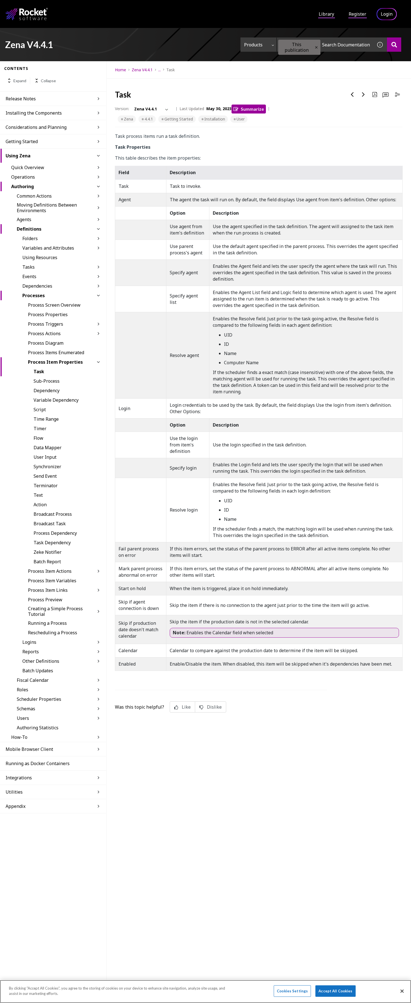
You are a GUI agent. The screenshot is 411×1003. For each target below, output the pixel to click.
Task (39, 371)
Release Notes (21, 99)
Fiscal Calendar (33, 680)
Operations (23, 177)
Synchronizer (47, 466)
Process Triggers (45, 324)
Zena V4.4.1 (142, 69)
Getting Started (22, 141)
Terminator (46, 485)
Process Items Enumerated (56, 352)
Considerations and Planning (36, 127)
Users (23, 718)
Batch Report (47, 562)
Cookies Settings (292, 991)
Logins (29, 642)
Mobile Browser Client (29, 749)
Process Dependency (55, 533)
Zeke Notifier (48, 552)
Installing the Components (34, 113)
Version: (122, 108)
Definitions (29, 229)
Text (38, 495)
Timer (40, 428)
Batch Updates (37, 671)
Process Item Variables (52, 581)
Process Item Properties (55, 362)
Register (357, 14)
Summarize (252, 109)
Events (29, 276)
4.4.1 (149, 119)
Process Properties (48, 314)
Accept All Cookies (335, 991)
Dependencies (37, 286)
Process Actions (44, 333)
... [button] (159, 69)
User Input (45, 457)
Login (387, 14)
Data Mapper (48, 447)
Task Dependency (52, 543)
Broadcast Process (53, 514)
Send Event (45, 476)
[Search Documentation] (394, 44)
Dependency (47, 390)
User (241, 119)
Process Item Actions (50, 571)
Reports (30, 652)
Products (253, 45)
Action (40, 505)
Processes (33, 295)
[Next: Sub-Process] (363, 94)
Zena (128, 119)
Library (326, 14)
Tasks (28, 267)
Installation (214, 119)
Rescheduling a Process (52, 633)
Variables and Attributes (48, 248)
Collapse (48, 80)
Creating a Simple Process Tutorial (55, 611)
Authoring (22, 186)
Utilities (14, 792)
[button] (316, 47)
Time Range (46, 419)
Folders (30, 238)
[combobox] (325, 44)
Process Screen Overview (54, 305)
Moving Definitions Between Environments (47, 207)
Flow (38, 438)
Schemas (26, 709)
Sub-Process (47, 381)
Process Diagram (45, 343)
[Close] (402, 991)
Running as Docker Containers (38, 763)
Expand (19, 80)
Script (40, 409)
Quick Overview (27, 167)
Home (120, 69)
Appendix (15, 806)
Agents (24, 219)
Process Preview (45, 600)
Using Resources (39, 257)
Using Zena (18, 156)
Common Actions (34, 196)
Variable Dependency (56, 400)
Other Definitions (40, 661)
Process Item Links (48, 590)
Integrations (19, 778)
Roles (22, 690)
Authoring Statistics (37, 728)
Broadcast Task (50, 524)
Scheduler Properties (39, 699)
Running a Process (47, 623)
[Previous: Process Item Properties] (352, 94)
